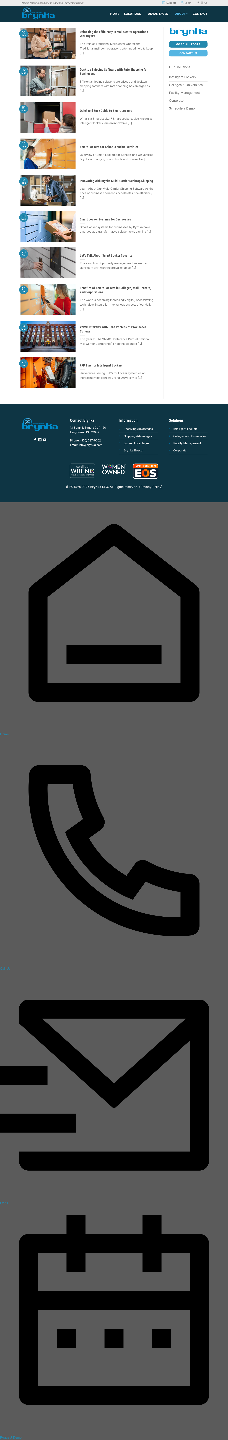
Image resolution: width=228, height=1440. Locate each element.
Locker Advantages (136, 443)
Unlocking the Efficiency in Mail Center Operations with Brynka (114, 34)
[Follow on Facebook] (198, 3)
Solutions (132, 13)
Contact (200, 13)
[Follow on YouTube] (205, 3)
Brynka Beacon (134, 450)
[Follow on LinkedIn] (202, 3)
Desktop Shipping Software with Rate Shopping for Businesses (114, 72)
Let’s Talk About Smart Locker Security (106, 255)
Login (188, 2)
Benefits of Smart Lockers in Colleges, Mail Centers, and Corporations (115, 290)
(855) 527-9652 (90, 440)
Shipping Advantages (138, 436)
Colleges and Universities (189, 436)
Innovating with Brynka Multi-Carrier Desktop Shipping (116, 181)
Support (171, 2)
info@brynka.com (90, 445)
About (180, 13)
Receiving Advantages (138, 429)
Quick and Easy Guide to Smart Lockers (106, 111)
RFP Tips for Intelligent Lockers (101, 365)
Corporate (179, 450)
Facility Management (187, 443)
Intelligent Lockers (185, 429)
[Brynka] (38, 14)
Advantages (158, 13)
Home (114, 13)
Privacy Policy (150, 487)
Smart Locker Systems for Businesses (105, 219)
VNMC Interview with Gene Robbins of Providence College (113, 329)
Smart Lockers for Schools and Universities (109, 147)
